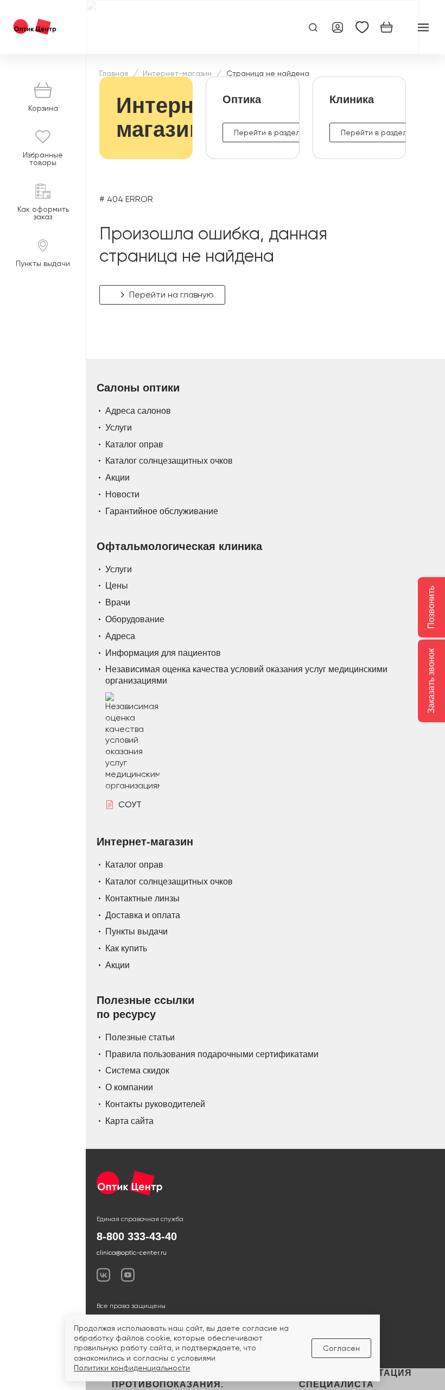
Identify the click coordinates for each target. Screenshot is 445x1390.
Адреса (120, 636)
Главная (113, 73)
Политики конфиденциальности (132, 1367)
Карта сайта (129, 1121)
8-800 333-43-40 (137, 1236)
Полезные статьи (140, 1037)
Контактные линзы (142, 898)
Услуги (118, 427)
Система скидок (137, 1070)
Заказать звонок (431, 680)
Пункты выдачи (136, 931)
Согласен (341, 1348)
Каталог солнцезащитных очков (169, 460)
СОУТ (130, 804)
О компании (129, 1087)
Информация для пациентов (163, 653)
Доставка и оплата (142, 915)
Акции (117, 477)
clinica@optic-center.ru (132, 1252)
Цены (116, 585)
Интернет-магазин (177, 73)
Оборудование (134, 619)
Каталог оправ (134, 444)
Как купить (126, 948)
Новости (122, 494)
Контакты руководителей (155, 1104)
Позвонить (431, 607)
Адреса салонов (138, 410)
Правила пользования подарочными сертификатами (212, 1054)
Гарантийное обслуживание (161, 511)
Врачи (117, 602)
